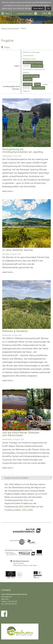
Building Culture (29, 59)
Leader (45, 84)
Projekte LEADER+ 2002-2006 (19, 510)
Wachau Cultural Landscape (10, 28)
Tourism (26, 66)
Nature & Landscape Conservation (31, 54)
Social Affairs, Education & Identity (34, 71)
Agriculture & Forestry (33, 62)
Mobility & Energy (31, 76)
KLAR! (37, 84)
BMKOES (26, 88)
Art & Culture (37, 66)
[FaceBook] (4, 614)
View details (38, 8)
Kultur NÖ (28, 84)
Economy (28, 79)
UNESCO (26, 91)
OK (48, 8)
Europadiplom (38, 88)
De (44, 13)
